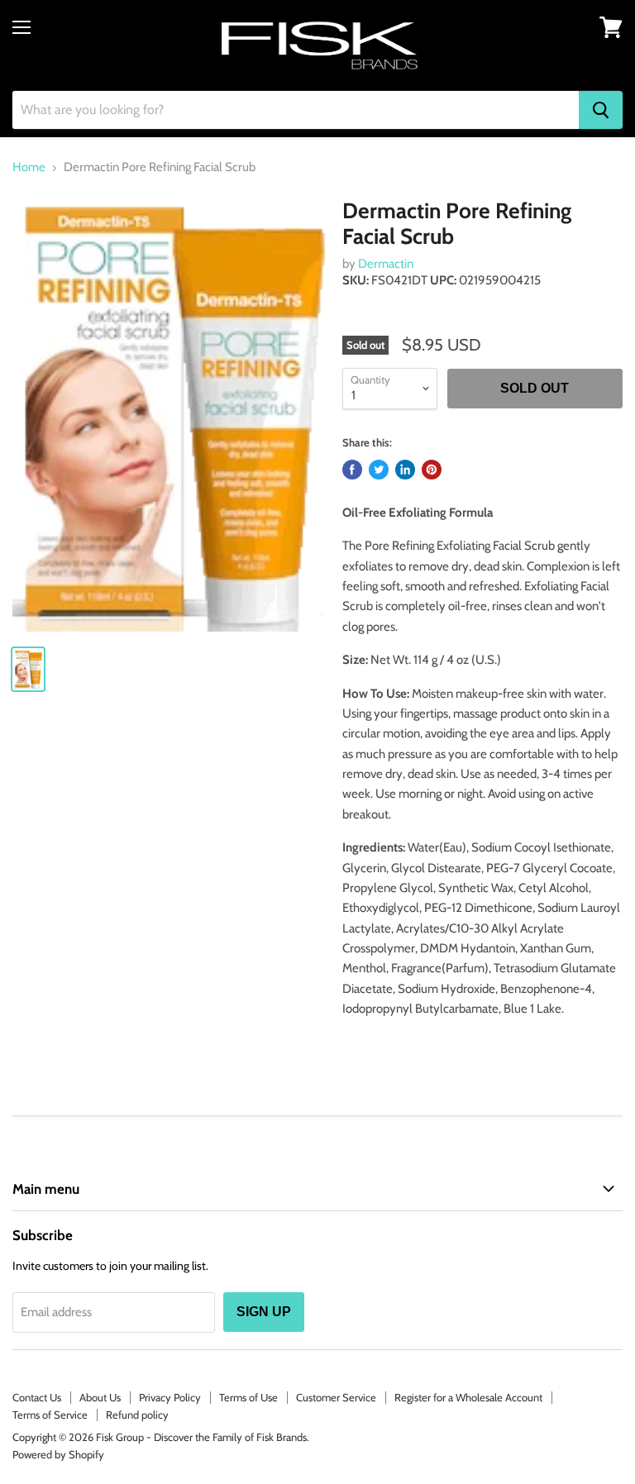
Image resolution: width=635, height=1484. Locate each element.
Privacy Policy (170, 1397)
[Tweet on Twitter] (379, 470)
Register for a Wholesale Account (468, 1397)
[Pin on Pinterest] (432, 470)
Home (28, 167)
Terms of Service (50, 1414)
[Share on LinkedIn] (405, 470)
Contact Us (36, 1397)
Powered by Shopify (58, 1454)
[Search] (601, 110)
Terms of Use (248, 1397)
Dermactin (385, 263)
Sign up (263, 1312)
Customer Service (336, 1397)
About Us (100, 1397)
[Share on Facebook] (352, 470)
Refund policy (137, 1414)
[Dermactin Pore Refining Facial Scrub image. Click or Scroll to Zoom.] (169, 415)
